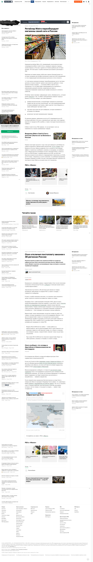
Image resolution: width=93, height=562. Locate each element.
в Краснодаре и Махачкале (40, 366)
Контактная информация (64, 510)
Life (72, 29)
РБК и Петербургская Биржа (7, 224)
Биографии (4, 518)
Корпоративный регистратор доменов (65, 520)
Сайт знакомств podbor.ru (65, 527)
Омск (17, 513)
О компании (62, 508)
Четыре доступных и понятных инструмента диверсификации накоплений (80, 227)
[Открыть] (10, 1)
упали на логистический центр (47, 363)
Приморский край (19, 536)
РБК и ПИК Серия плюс (6, 371)
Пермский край (19, 523)
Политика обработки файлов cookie (78, 554)
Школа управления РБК (64, 532)
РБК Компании (4, 447)
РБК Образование (5, 521)
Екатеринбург (19, 510)
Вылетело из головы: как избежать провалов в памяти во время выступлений (29, 227)
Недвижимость (42, 230)
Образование (25, 230)
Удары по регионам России (31, 251)
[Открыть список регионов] (84, 2)
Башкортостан (19, 515)
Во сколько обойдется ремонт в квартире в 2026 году (78, 261)
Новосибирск (19, 511)
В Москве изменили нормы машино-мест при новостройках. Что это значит (47, 227)
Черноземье (18, 529)
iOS (75, 508)
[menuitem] (18, 1)
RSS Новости (48, 516)
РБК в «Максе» (30, 165)
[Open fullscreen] (63, 393)
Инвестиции (58, 230)
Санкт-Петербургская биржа (21, 549)
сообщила (47, 284)
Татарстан (18, 526)
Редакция (62, 511)
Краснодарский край (20, 520)
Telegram (32, 511)
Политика (3, 33)
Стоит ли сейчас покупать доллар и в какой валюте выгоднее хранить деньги (62, 227)
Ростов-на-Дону (19, 525)
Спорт (3, 281)
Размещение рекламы (64, 513)
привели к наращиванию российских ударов (41, 383)
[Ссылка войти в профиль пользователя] (88, 1)
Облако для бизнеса (64, 518)
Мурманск (18, 534)
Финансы (3, 287)
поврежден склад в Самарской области (50, 361)
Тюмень (17, 528)
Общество (4, 100)
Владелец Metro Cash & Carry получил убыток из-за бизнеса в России (38, 135)
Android (76, 510)
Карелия (17, 533)
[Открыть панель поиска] (86, 1)
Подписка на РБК (48, 510)
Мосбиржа (13, 549)
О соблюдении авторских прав (22, 554)
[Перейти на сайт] (10, 23)
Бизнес (3, 267)
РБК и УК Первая (5, 347)
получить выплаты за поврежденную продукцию (45, 304)
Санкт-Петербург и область (21, 508)
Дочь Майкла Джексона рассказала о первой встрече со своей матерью (79, 255)
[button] (84, 2)
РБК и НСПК (4, 255)
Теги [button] (30, 189)
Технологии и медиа (5, 230)
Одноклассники (34, 510)
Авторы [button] (26, 189)
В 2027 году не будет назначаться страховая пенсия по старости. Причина (79, 26)
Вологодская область (20, 516)
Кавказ (17, 531)
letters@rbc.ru (13, 546)
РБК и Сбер (4, 144)
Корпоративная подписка (50, 511)
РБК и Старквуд (5, 459)
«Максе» (45, 436)
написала (31, 96)
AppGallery (76, 511)
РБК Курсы (62, 531)
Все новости (5, 28)
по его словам (56, 146)
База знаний (4, 520)
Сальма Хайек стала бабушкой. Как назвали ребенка (79, 33)
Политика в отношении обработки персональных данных (57, 554)
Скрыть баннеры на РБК (50, 508)
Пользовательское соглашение (37, 554)
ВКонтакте (33, 508)
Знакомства (62, 526)
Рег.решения (62, 524)
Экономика (4, 510)
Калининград (18, 518)
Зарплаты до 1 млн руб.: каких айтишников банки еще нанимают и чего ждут (79, 40)
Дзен (32, 513)
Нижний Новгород (19, 521)
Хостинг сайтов (63, 522)
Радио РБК (7, 1)
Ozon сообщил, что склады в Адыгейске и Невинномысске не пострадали (38, 347)
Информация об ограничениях (8, 554)
